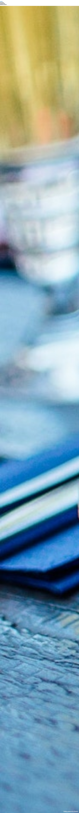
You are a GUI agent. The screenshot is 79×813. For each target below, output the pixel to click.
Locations (2, 3)
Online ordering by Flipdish (71, 811)
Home (1, 1)
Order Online (3, 4)
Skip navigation (3, 0)
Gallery (2, 2)
